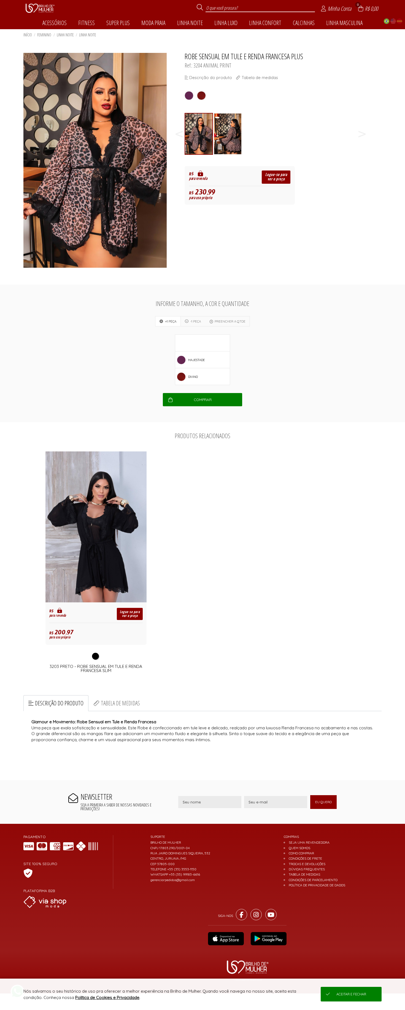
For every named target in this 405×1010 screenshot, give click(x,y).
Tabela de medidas (120, 703)
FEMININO (44, 34)
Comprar (203, 399)
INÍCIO (27, 34)
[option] (199, 134)
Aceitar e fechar (351, 994)
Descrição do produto (59, 703)
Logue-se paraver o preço (276, 177)
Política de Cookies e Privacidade (107, 997)
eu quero (323, 802)
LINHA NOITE (65, 34)
